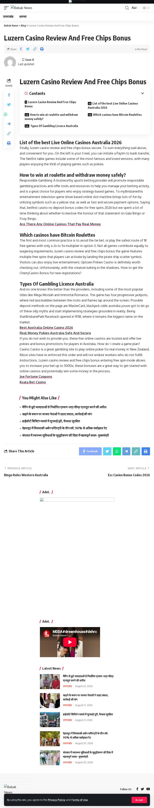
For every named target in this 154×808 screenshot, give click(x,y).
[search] (127, 8)
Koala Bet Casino (33, 382)
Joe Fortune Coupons (36, 377)
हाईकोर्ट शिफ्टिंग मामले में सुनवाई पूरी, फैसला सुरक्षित (51, 421)
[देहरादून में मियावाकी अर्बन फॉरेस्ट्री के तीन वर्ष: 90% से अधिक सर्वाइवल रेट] (50, 738)
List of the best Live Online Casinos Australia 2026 (113, 105)
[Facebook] (137, 789)
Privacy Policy (56, 799)
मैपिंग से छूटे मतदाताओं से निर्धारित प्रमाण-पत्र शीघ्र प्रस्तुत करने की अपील (64, 407)
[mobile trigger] (7, 8)
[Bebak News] (21, 8)
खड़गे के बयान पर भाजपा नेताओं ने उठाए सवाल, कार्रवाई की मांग (57, 414)
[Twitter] (142, 789)
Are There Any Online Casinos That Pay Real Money (60, 224)
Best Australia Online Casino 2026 (46, 328)
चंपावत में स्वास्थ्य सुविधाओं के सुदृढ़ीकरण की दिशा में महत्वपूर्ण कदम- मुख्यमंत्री (65, 435)
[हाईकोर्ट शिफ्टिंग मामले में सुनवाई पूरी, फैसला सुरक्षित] (50, 719)
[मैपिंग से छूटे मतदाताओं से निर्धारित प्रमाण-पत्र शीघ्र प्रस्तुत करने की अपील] (50, 681)
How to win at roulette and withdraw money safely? (51, 117)
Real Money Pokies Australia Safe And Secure (55, 333)
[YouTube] (148, 789)
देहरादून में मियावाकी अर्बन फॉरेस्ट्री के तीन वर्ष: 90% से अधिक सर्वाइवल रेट (64, 428)
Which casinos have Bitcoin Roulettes (117, 114)
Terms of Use (79, 799)
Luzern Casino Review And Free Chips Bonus (50, 104)
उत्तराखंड (67, 686)
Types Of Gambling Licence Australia (54, 126)
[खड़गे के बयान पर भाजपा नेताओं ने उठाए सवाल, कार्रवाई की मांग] (50, 700)
